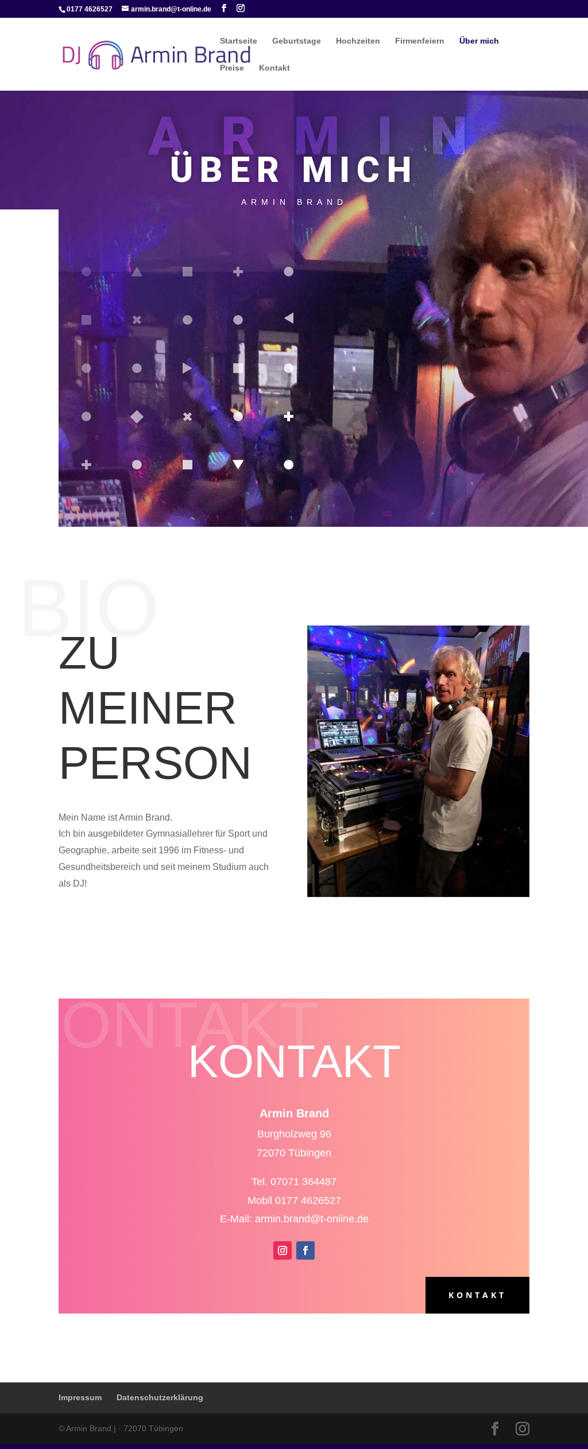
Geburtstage (296, 41)
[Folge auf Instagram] (282, 1250)
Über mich (479, 41)
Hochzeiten (358, 41)
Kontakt (274, 68)
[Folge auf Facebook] (305, 1250)
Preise (232, 68)
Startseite (238, 41)
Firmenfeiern (419, 41)
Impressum (80, 1397)
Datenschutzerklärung (160, 1397)
